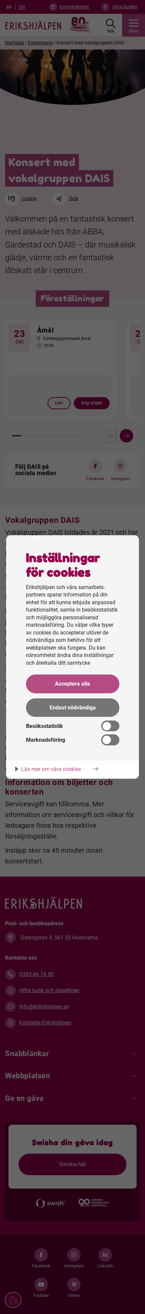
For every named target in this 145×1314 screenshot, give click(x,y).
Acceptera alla (72, 684)
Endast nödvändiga (73, 707)
